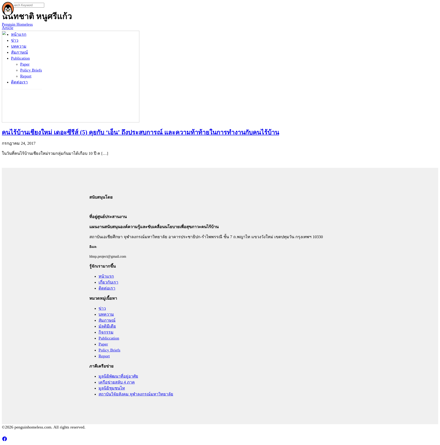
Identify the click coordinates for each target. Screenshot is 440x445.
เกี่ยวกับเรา (108, 282)
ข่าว (14, 40)
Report (25, 76)
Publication (20, 58)
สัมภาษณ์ (19, 52)
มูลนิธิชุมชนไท (112, 388)
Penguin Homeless (17, 24)
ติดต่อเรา (19, 82)
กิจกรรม (106, 332)
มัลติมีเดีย (107, 326)
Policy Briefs (31, 70)
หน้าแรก (18, 34)
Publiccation (109, 338)
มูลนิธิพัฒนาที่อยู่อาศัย (118, 376)
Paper (25, 64)
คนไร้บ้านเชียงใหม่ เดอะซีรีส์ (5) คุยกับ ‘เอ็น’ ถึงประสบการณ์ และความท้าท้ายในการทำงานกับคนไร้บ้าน (140, 132)
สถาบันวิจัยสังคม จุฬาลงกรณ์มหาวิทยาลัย (136, 394)
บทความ (18, 46)
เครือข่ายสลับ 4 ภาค (117, 382)
